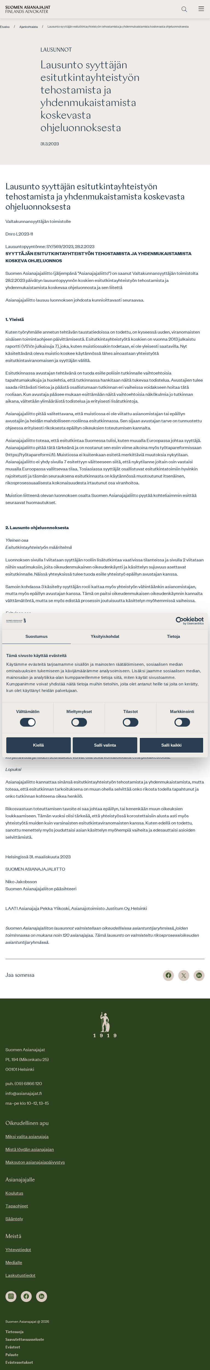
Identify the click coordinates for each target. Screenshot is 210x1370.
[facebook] (26, 1296)
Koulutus (14, 1193)
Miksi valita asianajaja (27, 1136)
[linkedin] (41, 1296)
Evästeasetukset (19, 1363)
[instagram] (10, 1296)
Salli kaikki (171, 745)
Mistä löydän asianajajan (29, 1149)
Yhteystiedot (18, 1249)
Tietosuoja (14, 1332)
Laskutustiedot (20, 1275)
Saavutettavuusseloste (24, 1340)
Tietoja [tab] (173, 636)
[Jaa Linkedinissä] (199, 975)
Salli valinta (105, 745)
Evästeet (12, 1347)
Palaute (11, 1355)
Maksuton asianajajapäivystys (35, 1162)
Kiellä (38, 745)
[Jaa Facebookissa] (168, 975)
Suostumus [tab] (36, 636)
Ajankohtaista (28, 27)
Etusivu (5, 27)
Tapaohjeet (16, 1206)
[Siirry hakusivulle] (184, 9)
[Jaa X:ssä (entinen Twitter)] (183, 975)
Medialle (13, 1262)
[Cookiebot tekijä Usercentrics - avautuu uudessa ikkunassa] (180, 621)
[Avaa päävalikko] (201, 9)
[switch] (79, 722)
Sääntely (14, 1218)
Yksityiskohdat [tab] (105, 636)
